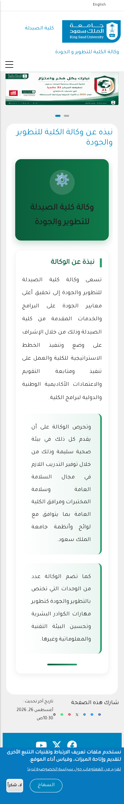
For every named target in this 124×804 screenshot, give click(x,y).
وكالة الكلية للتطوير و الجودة (87, 52)
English (99, 5)
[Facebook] (99, 717)
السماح (46, 785)
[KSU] (91, 29)
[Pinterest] (69, 717)
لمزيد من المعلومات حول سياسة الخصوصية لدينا (74, 769)
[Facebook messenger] (92, 717)
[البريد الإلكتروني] (54, 717)
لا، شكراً (15, 785)
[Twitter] (77, 717)
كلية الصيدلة (39, 28)
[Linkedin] (84, 717)
